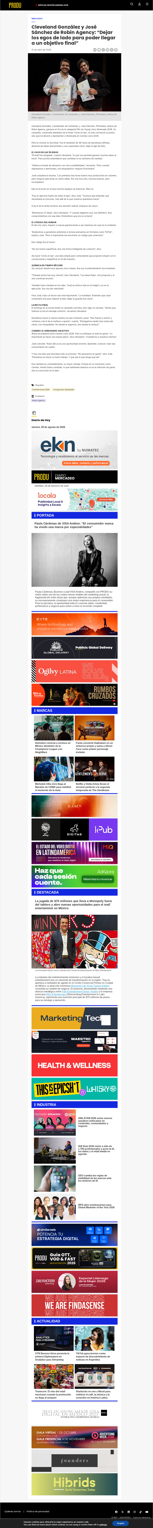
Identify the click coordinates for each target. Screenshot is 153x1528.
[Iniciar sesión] (138, 4)
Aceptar (120, 1523)
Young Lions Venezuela (63, 389)
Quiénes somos (12, 1511)
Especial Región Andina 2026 (53, 5)
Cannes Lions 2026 (40, 389)
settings (103, 1524)
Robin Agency (38, 400)
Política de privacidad (38, 1511)
